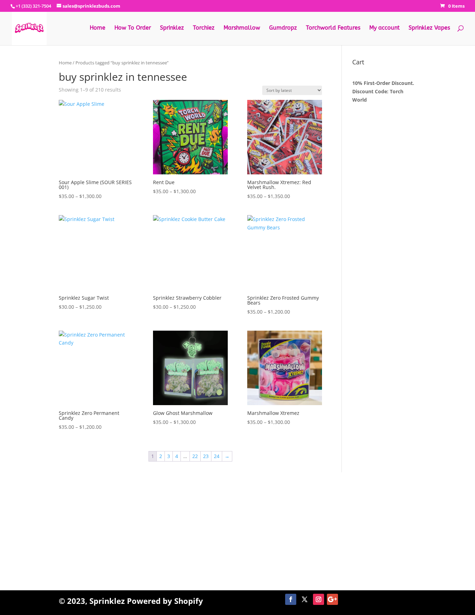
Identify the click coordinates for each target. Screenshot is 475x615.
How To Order (132, 28)
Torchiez (204, 28)
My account (384, 28)
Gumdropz (283, 28)
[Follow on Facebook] (290, 599)
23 (206, 456)
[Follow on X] (304, 599)
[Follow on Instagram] (318, 599)
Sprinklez (172, 28)
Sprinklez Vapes (429, 28)
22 (195, 456)
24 (216, 456)
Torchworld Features (333, 28)
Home (97, 28)
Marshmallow (242, 28)
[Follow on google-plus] (332, 599)
